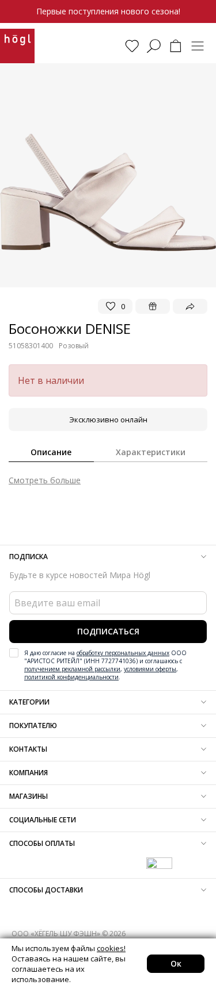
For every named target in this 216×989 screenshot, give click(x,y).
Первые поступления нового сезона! (108, 11)
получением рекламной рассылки (72, 669)
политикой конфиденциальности (71, 677)
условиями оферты (150, 669)
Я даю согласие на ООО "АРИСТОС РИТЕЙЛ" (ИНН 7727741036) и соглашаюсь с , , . (105, 665)
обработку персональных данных (123, 653)
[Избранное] (132, 46)
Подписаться (108, 631)
